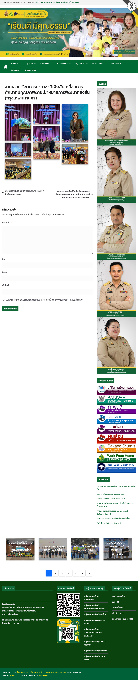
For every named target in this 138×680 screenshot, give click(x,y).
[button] (59, 54)
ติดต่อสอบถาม (30, 70)
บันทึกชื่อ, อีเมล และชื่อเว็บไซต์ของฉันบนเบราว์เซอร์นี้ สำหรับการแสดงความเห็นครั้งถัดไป (44, 299)
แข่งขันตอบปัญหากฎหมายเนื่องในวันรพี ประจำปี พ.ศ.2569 (116, 505)
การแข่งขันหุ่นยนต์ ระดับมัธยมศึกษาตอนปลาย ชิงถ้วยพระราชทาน (24, 192)
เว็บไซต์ (5, 285)
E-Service (44, 63)
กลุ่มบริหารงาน (115, 63)
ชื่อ (4, 259)
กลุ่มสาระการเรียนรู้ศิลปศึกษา (95, 650)
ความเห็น (7, 222)
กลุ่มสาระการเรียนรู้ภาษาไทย (95, 614)
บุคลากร (30, 63)
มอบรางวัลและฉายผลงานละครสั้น (111, 493)
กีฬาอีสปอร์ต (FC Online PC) (109, 523)
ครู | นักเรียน (80, 63)
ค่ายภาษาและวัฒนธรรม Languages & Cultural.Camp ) (112, 512)
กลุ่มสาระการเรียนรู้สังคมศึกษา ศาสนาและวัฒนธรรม (93, 632)
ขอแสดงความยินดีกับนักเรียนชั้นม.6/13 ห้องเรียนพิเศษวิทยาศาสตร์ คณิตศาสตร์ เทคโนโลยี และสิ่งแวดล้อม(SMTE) (73, 194)
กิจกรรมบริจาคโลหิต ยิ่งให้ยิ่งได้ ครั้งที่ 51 (113, 518)
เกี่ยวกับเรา (15, 63)
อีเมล (5, 272)
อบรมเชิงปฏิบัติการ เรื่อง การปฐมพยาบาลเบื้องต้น (116, 488)
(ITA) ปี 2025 (97, 63)
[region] (69, 32)
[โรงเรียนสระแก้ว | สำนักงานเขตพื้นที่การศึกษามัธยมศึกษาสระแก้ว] (5, 67)
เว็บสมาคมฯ (15, 70)
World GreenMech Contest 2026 (48, 2)
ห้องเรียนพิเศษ (62, 63)
